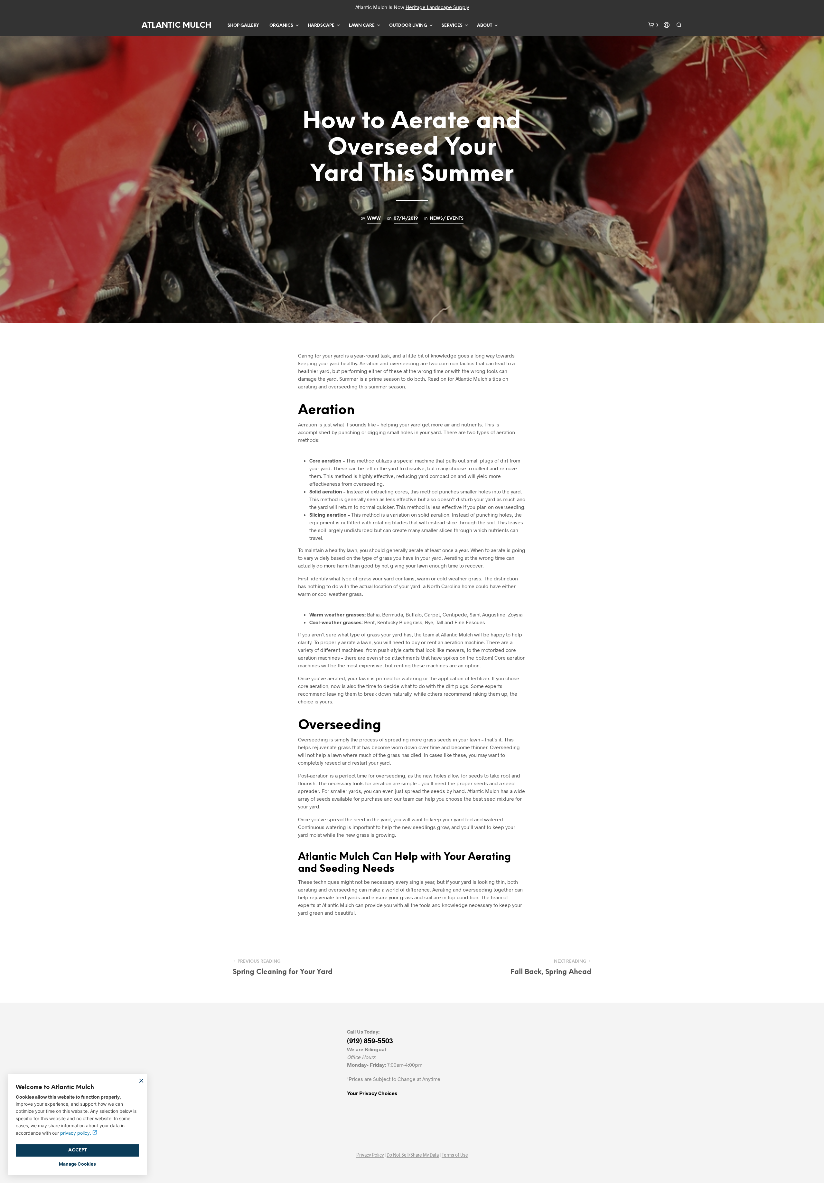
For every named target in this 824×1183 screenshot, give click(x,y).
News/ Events (447, 218)
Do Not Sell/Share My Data (413, 1155)
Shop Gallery (243, 26)
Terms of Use (455, 1155)
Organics (281, 26)
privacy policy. (76, 1133)
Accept (77, 1150)
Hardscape (321, 26)
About (484, 26)
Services (452, 26)
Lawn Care (362, 26)
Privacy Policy (370, 1155)
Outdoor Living (408, 26)
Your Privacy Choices (372, 1093)
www (374, 218)
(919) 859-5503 (370, 1040)
